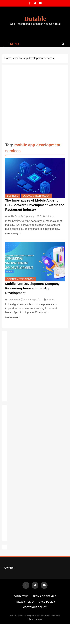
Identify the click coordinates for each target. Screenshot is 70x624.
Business (12, 196)
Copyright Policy (35, 607)
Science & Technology (36, 196)
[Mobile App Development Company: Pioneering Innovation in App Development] (35, 261)
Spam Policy (47, 602)
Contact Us (21, 596)
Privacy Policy (25, 602)
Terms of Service (44, 596)
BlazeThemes (35, 619)
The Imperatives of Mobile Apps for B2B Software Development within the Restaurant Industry (34, 205)
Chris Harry (14, 299)
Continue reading (11, 234)
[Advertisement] (35, 105)
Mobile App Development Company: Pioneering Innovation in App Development (33, 288)
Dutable (35, 18)
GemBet (9, 567)
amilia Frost (14, 216)
